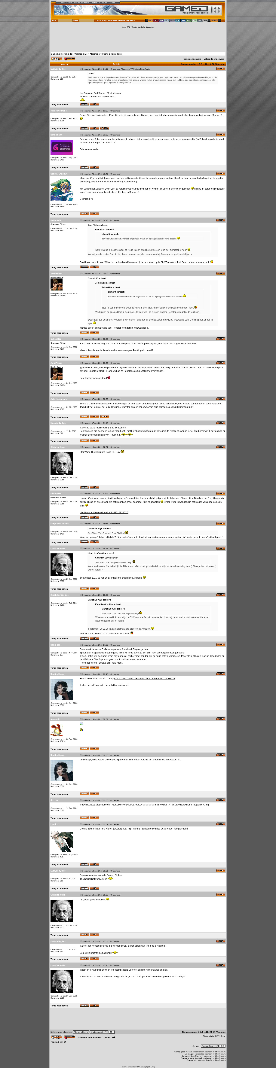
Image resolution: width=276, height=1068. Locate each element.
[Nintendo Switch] (172, 21)
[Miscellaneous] (205, 21)
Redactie (85, 3)
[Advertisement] (138, 39)
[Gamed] (150, 21)
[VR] (167, 21)
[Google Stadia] (161, 21)
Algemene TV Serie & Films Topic (106, 54)
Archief (77, 3)
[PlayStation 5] (183, 21)
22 (206, 64)
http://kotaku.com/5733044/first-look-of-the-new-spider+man (144, 678)
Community (96, 178)
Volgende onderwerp (214, 59)
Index (124, 27)
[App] (199, 21)
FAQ (128, 27)
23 (209, 64)
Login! (98, 20)
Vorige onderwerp (192, 59)
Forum (69, 3)
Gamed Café (81, 54)
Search (133, 27)
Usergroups (150, 27)
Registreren (107, 20)
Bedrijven (103, 3)
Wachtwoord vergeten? (124, 20)
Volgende (219, 64)
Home (62, 3)
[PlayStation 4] (178, 21)
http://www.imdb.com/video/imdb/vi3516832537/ (104, 512)
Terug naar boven (59, 104)
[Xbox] (194, 21)
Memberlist (141, 27)
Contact (94, 3)
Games (112, 3)
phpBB (132, 1067)
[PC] (156, 21)
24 (213, 64)
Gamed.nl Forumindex (62, 54)
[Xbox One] (189, 21)
